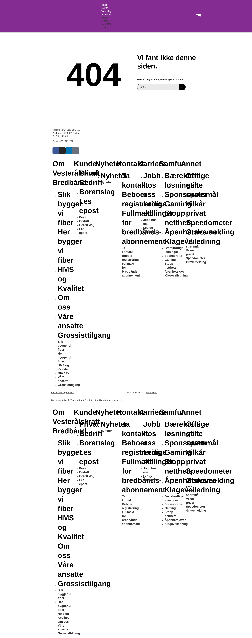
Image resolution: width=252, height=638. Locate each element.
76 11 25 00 (62, 136)
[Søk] (182, 87)
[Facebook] (55, 150)
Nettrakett (151, 392)
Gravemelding (210, 232)
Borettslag (106, 11)
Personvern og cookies (62, 392)
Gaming (178, 204)
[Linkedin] (69, 150)
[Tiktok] (75, 150)
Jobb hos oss (152, 185)
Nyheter (114, 176)
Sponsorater (173, 255)
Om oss (63, 373)
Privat (104, 5)
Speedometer (209, 223)
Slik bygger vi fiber (64, 345)
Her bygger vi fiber (64, 357)
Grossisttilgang (69, 385)
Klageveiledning (176, 275)
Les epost (106, 14)
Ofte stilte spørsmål (202, 185)
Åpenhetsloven (175, 271)
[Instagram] (62, 150)
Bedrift (104, 8)
